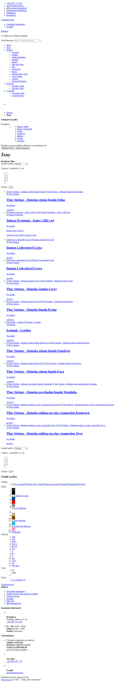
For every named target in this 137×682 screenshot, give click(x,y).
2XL (14, 537)
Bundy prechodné (24, 129)
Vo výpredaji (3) (19, 580)
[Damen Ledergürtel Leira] (30, 240)
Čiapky (20, 138)
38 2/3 (14, 544)
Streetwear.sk (6, 680)
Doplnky (21, 141)
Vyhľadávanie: (7, 40)
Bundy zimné (22, 126)
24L (13, 539)
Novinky (10, 84)
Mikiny (20, 136)
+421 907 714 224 (14, 3)
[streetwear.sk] (7, 20)
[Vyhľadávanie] (40, 41)
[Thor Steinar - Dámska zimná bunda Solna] (44, 192)
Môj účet (10, 601)
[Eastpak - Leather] (23, 322)
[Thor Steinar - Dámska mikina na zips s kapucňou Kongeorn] (60, 405)
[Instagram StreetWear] (16, 10)
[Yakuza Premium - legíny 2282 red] (38, 212)
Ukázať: (4, 187)
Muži (8, 45)
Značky (9, 50)
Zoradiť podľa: (7, 164)
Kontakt (9, 27)
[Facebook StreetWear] (16, 8)
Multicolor (16, 532)
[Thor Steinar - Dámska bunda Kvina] (39, 301)
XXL (14, 561)
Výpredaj (10, 91)
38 (13, 563)
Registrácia (11, 15)
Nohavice (21, 134)
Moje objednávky (13, 603)
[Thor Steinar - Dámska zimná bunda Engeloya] (48, 343)
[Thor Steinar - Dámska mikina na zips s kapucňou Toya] (55, 425)
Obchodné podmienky (15, 24)
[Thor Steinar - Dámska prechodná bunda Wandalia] (51, 384)
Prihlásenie (11, 13)
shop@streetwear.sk (14, 6)
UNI (14, 541)
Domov (9, 113)
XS (13, 549)
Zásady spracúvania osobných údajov (22, 594)
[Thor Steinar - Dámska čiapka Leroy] (39, 281)
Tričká (19, 131)
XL (13, 558)
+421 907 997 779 (14, 661)
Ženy (8, 48)
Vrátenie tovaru (12, 596)
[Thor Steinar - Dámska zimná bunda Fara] (43, 363)
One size (15, 565)
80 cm (14, 546)
